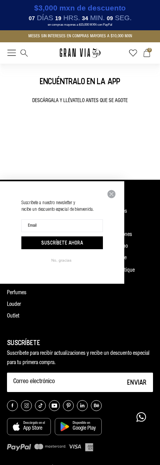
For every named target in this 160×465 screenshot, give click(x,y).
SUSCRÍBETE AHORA (62, 242)
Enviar (137, 382)
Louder (14, 304)
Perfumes (16, 293)
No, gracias (61, 260)
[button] (11, 54)
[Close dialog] (111, 194)
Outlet (13, 316)
